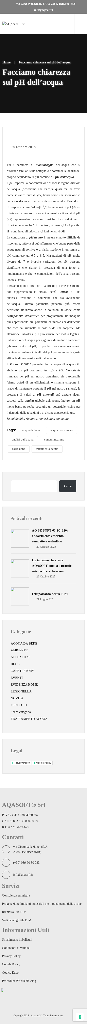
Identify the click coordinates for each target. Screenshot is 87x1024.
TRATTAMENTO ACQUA (29, 718)
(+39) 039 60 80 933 (26, 862)
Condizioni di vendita (16, 947)
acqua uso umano (61, 430)
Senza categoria (21, 712)
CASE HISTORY (22, 671)
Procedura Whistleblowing (19, 981)
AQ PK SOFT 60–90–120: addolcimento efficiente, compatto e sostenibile (50, 536)
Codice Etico (10, 972)
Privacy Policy (22, 762)
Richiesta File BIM (14, 912)
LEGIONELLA (21, 691)
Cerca (68, 486)
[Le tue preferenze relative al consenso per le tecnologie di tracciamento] (80, 1017)
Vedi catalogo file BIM (16, 920)
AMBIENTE (19, 650)
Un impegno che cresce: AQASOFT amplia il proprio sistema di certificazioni (52, 566)
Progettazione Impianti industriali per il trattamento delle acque (42, 903)
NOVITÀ (17, 698)
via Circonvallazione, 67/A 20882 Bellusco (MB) (30, 849)
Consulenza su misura (16, 895)
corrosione (18, 448)
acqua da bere (31, 430)
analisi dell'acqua (23, 439)
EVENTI (17, 677)
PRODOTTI (19, 705)
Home (6, 62)
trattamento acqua (47, 448)
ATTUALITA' (20, 657)
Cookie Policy (43, 762)
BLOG (15, 664)
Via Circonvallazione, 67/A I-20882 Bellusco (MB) (45, 3)
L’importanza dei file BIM (50, 594)
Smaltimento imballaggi (17, 939)
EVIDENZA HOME (24, 684)
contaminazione (54, 439)
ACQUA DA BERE (24, 643)
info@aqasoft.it (43, 9)
